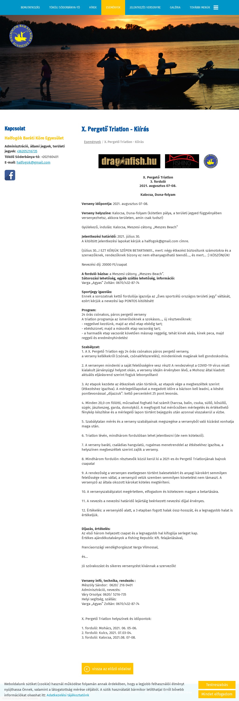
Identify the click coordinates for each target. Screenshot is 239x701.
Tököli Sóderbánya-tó (64, 7)
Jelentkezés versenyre (145, 7)
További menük (200, 7)
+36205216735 (27, 151)
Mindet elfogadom (216, 694)
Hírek (93, 7)
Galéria (175, 7)
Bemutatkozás (30, 7)
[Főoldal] (21, 36)
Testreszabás (217, 685)
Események (113, 7)
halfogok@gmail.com (33, 162)
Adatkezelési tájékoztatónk (68, 695)
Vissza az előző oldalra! (111, 669)
